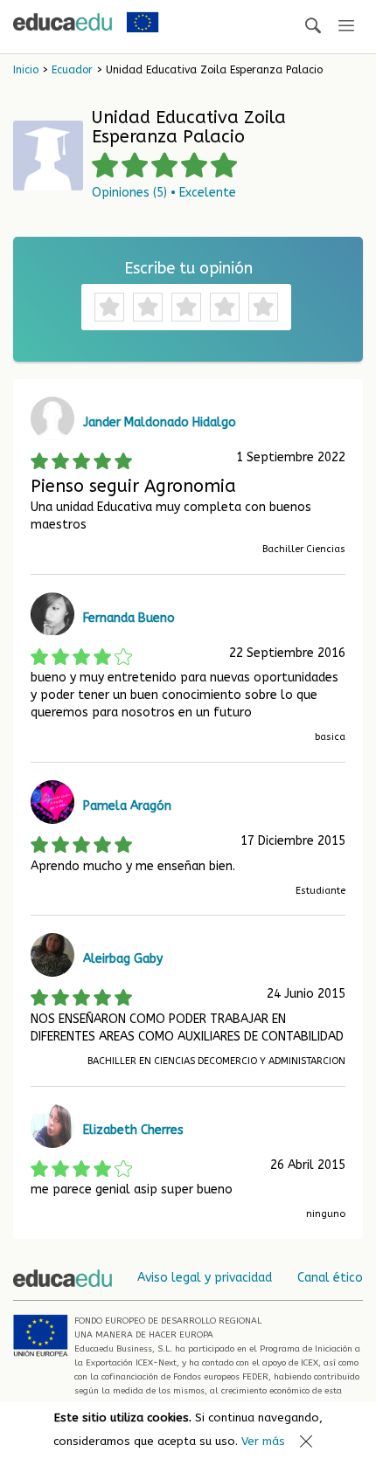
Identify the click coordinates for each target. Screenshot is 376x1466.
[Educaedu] (62, 22)
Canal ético (330, 1277)
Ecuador (72, 70)
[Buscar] (313, 26)
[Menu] (346, 26)
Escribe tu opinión (188, 268)
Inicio (25, 70)
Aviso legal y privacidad (204, 1277)
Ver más (263, 1441)
